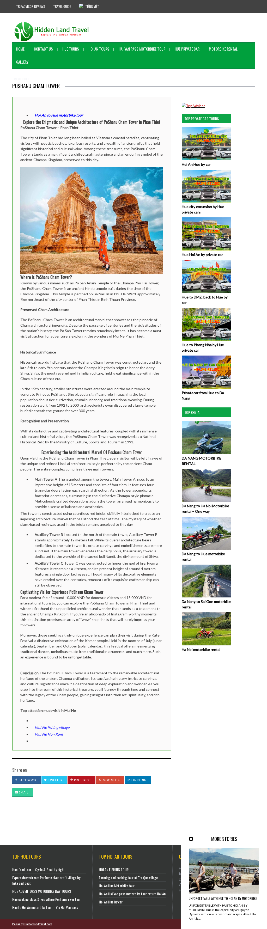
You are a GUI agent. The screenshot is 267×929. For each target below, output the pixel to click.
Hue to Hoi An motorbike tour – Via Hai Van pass (45, 907)
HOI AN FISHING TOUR (114, 869)
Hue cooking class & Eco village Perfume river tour (46, 899)
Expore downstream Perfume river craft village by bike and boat (46, 880)
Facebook (27, 780)
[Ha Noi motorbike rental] (206, 644)
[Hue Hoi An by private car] (206, 249)
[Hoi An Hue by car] (206, 159)
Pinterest (82, 780)
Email (23, 792)
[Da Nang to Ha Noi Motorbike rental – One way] (206, 500)
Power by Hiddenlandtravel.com (32, 924)
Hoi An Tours (98, 49)
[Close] (191, 839)
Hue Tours (70, 49)
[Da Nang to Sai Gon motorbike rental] (206, 596)
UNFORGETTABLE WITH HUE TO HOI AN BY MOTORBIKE (223, 898)
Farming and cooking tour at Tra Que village (128, 877)
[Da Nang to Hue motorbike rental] (206, 548)
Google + (111, 780)
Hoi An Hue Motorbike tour (117, 885)
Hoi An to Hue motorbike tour (59, 115)
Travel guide (21, 79)
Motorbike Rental (223, 49)
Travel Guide (62, 6)
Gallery (22, 62)
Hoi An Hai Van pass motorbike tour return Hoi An (132, 893)
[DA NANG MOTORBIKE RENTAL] (206, 452)
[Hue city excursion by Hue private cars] (206, 201)
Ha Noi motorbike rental (201, 649)
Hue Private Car (187, 49)
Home (20, 49)
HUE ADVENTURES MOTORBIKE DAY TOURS (41, 891)
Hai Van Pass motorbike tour (142, 49)
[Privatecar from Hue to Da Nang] (206, 387)
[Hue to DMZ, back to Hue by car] (206, 291)
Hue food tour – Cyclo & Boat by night (38, 869)
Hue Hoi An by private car (202, 254)
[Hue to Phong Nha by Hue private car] (206, 339)
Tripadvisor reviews (30, 6)
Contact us (43, 49)
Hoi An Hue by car (196, 164)
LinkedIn (139, 780)
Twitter (55, 780)
